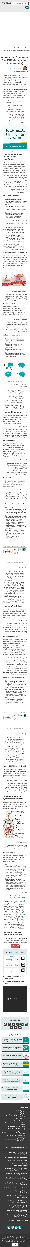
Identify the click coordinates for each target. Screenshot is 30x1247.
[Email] (13, 1025)
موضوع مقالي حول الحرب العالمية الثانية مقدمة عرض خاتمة (12, 1088)
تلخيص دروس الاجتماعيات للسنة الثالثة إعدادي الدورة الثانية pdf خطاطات (12, 1064)
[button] (25, 1025)
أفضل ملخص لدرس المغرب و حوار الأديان (15, 1187)
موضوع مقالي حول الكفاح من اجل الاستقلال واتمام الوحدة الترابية (12, 1072)
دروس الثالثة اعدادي (19, 1110)
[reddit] (16, 1227)
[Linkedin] (19, 1028)
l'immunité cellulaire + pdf (9, 970)
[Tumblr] (4, 1025)
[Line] (9, 1025)
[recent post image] (26, 1040)
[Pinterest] (15, 1028)
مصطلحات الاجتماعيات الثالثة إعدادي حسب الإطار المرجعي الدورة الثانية (12, 1040)
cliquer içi (15, 946)
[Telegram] (11, 1028)
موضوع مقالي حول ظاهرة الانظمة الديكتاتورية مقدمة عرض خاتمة (12, 1080)
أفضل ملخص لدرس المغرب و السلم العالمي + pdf (12, 1096)
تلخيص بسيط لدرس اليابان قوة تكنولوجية (15, 1157)
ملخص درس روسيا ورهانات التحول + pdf (15, 1160)
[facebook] (19, 1227)
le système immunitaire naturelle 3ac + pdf (9, 958)
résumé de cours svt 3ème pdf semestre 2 (12, 1056)
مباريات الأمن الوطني (19, 1120)
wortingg (7, 3)
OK (15, 1244)
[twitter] (12, 1227)
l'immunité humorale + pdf (9, 964)
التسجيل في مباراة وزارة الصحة (16, 1126)
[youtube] (8, 1227)
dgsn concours (20, 1118)
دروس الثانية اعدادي (19, 1113)
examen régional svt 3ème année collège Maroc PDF (12, 1048)
